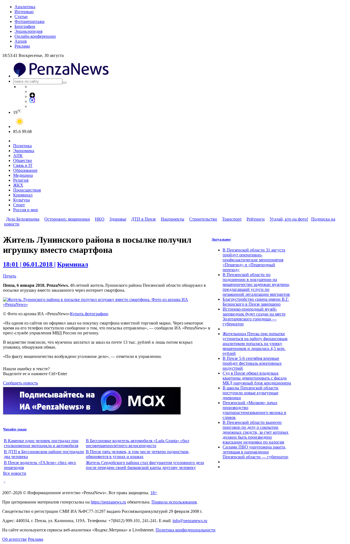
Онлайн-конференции (35, 36)
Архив (20, 41)
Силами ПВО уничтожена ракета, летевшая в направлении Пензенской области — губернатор (255, 452)
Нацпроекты (172, 219)
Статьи (21, 16)
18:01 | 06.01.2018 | (29, 264)
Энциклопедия (28, 31)
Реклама (22, 46)
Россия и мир (25, 209)
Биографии (24, 26)
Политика (22, 145)
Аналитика (24, 6)
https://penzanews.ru (108, 502)
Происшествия (27, 190)
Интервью (24, 11)
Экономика (23, 150)
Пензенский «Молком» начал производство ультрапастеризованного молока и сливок (254, 410)
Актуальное (221, 239)
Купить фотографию (89, 313)
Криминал (23, 195)
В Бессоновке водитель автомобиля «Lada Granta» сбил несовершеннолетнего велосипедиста (137, 443)
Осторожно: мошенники (67, 219)
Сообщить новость (20, 383)
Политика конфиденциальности (185, 530)
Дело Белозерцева (22, 219)
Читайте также (15, 429)
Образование (25, 170)
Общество (22, 160)
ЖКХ (18, 185)
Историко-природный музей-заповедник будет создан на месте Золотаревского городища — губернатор (254, 316)
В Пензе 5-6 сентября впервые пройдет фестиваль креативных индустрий (252, 363)
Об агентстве (14, 539)
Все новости (14, 473)
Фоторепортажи (29, 21)
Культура (21, 200)
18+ (153, 492)
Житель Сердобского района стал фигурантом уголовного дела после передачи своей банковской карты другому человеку (145, 465)
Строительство (203, 219)
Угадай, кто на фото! (289, 219)
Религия (20, 180)
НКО (99, 219)
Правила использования (174, 502)
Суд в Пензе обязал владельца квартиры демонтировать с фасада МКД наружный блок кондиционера (257, 378)
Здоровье (117, 219)
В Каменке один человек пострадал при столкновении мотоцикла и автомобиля (41, 443)
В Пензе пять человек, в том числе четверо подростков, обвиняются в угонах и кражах (137, 454)
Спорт (19, 204)
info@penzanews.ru (190, 520)
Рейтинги (256, 219)
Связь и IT (23, 165)
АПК (18, 155)
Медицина (23, 175)
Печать (9, 276)
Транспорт (232, 219)
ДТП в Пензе (143, 219)
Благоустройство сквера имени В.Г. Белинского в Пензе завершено (256, 301)
